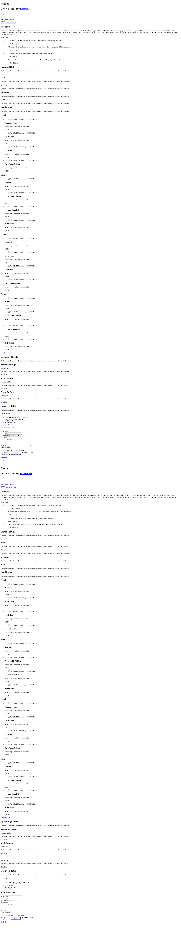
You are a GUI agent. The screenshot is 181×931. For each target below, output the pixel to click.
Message (3, 445)
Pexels (31, 452)
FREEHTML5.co (14, 452)
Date (2, 437)
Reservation (12, 23)
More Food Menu (6, 353)
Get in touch (4, 37)
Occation (3, 435)
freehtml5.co (26, 9)
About (6, 19)
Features (11, 19)
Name (2, 431)
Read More (4, 374)
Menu (2, 23)
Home (2, 19)
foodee (3, 21)
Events (7, 23)
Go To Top (4, 457)
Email (2, 433)
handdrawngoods (16, 454)
